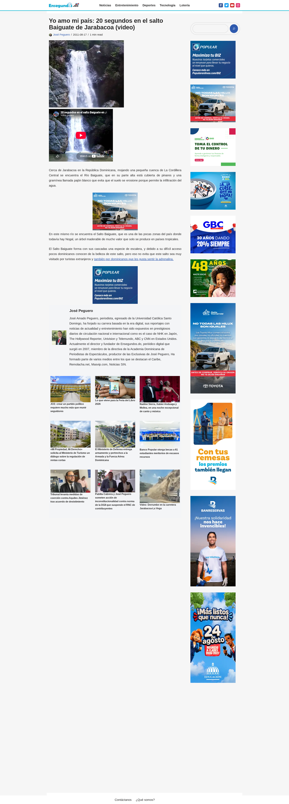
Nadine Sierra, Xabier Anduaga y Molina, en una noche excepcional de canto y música (159, 408)
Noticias (105, 5)
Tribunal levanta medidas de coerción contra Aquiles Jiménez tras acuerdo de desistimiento (69, 498)
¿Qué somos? (145, 799)
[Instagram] (238, 5)
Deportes (149, 5)
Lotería (185, 5)
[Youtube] (232, 5)
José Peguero (61, 34)
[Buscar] (234, 28)
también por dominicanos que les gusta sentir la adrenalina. (134, 259)
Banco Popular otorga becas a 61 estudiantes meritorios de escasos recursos (159, 453)
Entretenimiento (126, 5)
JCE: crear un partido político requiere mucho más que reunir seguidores (68, 407)
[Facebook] (221, 5)
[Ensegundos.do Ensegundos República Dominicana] (64, 5)
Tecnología (167, 5)
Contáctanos (123, 799)
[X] (226, 5)
